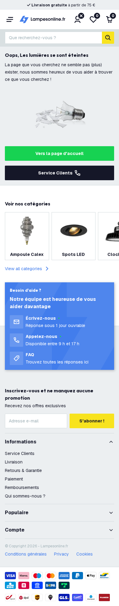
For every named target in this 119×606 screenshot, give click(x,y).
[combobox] (53, 38)
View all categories (23, 268)
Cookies (84, 554)
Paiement (14, 479)
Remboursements (22, 487)
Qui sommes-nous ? (25, 496)
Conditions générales (26, 554)
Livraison (14, 462)
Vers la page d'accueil (59, 153)
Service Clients (55, 173)
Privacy (61, 554)
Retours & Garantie (23, 470)
